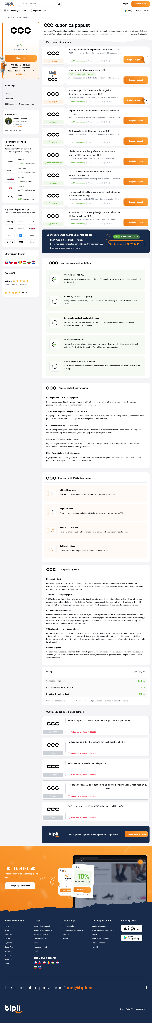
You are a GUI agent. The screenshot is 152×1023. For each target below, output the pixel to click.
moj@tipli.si (80, 988)
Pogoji (108, 61)
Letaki (36, 951)
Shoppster (8, 934)
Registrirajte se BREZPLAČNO (126, 244)
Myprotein (8, 943)
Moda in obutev (22, 17)
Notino (7, 939)
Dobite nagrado (82, 890)
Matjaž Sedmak (20, 119)
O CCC (7, 94)
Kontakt (95, 947)
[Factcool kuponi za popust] (21, 228)
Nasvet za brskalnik (41, 934)
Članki (36, 943)
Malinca (8, 951)
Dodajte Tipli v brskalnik (20, 886)
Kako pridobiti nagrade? (42, 926)
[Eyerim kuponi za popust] (21, 235)
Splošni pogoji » (139, 672)
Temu (7, 926)
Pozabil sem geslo (98, 943)
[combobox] (40, 3)
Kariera (65, 939)
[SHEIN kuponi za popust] (10, 242)
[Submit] (58, 3)
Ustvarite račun (140, 4)
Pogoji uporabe (68, 926)
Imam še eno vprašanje (100, 939)
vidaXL (7, 964)
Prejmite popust (136, 80)
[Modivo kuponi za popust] (10, 228)
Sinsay (7, 930)
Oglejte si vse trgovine (136, 834)
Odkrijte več (20, 74)
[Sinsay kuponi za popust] (10, 222)
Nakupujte (20, 58)
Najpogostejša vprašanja (43, 930)
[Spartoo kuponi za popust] (32, 228)
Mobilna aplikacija (40, 939)
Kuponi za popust (40, 947)
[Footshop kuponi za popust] (32, 235)
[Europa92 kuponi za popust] (21, 242)
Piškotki (66, 934)
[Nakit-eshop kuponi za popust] (10, 235)
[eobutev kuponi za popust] (21, 222)
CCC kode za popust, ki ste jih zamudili (19, 104)
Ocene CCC (9, 99)
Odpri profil (17, 127)
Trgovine (10, 17)
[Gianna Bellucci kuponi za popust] (32, 242)
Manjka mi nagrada (99, 926)
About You (8, 959)
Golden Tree (9, 947)
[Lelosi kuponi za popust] (32, 222)
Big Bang (8, 955)
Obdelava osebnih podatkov (73, 930)
